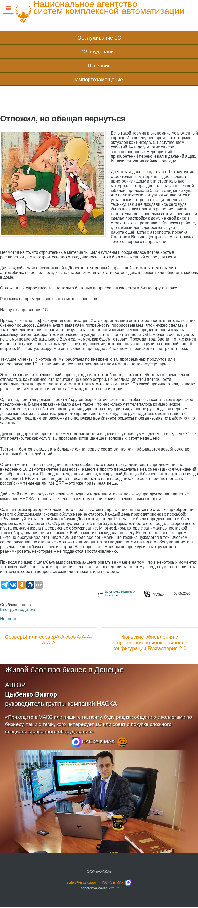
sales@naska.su (82, 882)
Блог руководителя (120, 591)
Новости (111, 595)
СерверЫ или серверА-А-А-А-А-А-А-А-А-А (48, 639)
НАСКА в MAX (98, 741)
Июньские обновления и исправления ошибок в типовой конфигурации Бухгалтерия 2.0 (149, 642)
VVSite (114, 888)
